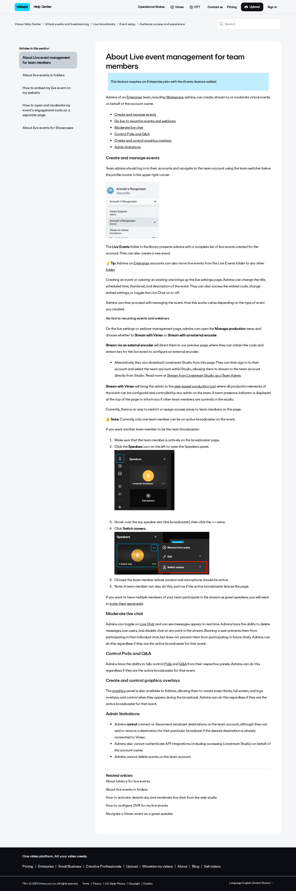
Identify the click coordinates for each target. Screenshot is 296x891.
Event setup (127, 24)
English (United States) (256, 883)
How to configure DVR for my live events (137, 805)
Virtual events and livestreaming (67, 24)
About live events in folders (43, 75)
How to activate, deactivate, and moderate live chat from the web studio (161, 797)
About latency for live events (128, 781)
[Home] (22, 7)
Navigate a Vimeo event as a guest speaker (139, 814)
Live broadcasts (104, 24)
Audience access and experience (162, 24)
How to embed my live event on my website (46, 90)
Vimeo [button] (179, 7)
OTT (196, 7)
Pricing (232, 7)
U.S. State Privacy (115, 883)
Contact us (215, 7)
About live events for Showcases (48, 128)
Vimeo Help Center (28, 24)
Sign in (272, 7)
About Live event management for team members (46, 60)
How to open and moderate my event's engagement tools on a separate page (46, 110)
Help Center (43, 6)
